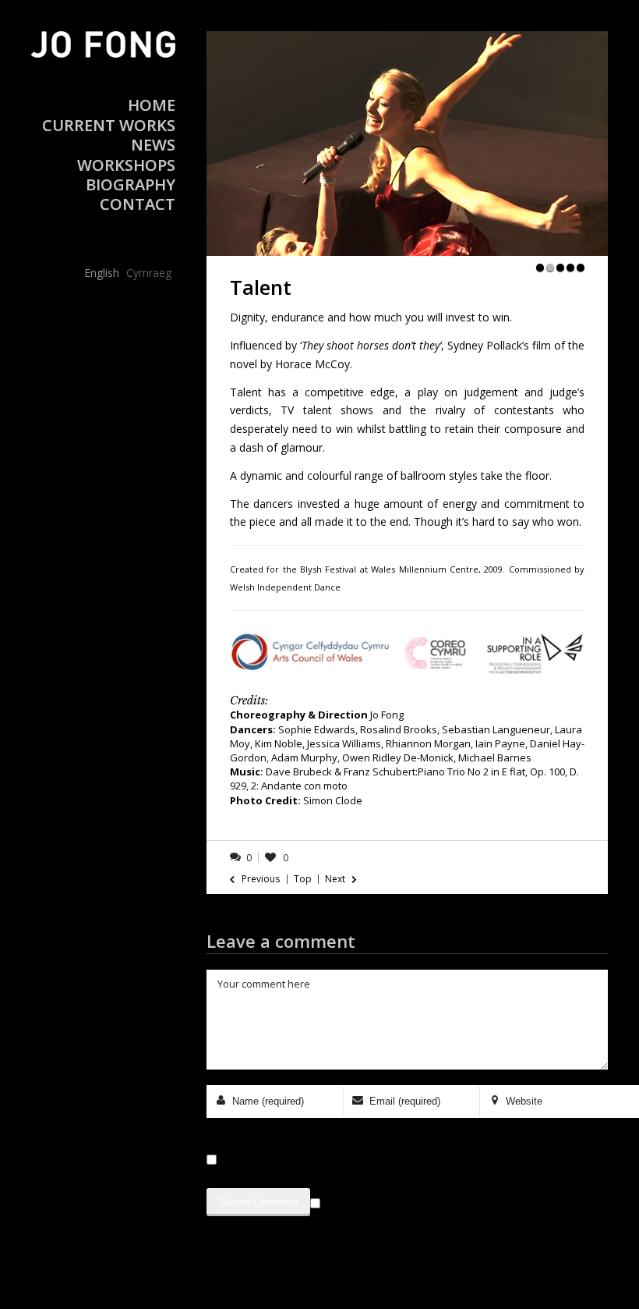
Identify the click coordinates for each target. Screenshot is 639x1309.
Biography (130, 184)
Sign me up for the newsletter (401, 1201)
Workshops (126, 165)
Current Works (108, 125)
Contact (137, 204)
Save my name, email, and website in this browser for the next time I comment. (405, 1159)
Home (151, 104)
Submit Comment (258, 1201)
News (153, 144)
